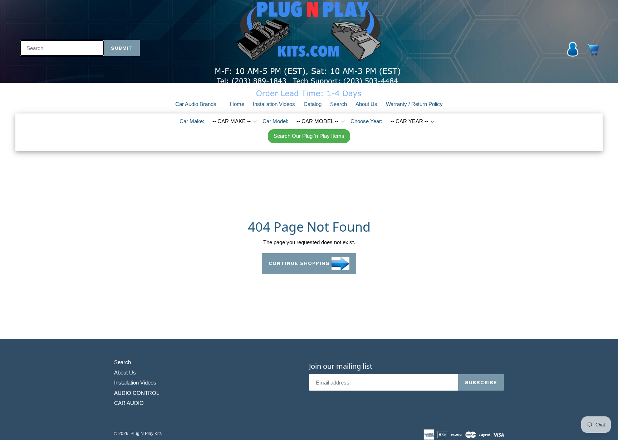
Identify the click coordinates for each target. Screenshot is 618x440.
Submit (122, 48)
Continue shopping (299, 263)
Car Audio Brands (200, 104)
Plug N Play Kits (146, 433)
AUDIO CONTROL (136, 393)
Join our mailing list (340, 366)
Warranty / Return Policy (414, 104)
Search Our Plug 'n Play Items (309, 136)
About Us (366, 104)
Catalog (313, 104)
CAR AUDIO (129, 403)
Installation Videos (274, 104)
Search (338, 104)
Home (237, 104)
